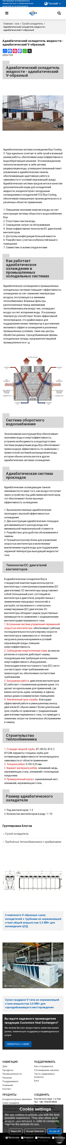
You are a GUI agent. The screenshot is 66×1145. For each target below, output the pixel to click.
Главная (8, 23)
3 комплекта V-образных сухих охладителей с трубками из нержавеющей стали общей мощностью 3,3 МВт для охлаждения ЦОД (33, 921)
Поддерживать (10, 1081)
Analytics (28, 1137)
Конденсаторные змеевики (17, 1099)
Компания (7, 1085)
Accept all (54, 1131)
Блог (36, 1080)
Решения (7, 1077)
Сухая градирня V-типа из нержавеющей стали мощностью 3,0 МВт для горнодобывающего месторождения (32, 1003)
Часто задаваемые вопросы (44, 1075)
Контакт (6, 1089)
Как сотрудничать (43, 1066)
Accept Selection (35, 1131)
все (17, 23)
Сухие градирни (10, 1103)
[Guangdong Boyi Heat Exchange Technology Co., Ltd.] (33, 13)
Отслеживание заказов (46, 1070)
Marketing (60, 1137)
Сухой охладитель (32, 23)
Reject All (16, 1131)
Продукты (7, 1070)
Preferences (44, 1137)
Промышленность (12, 1074)
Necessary (13, 1137)
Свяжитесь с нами (18, 1044)
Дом (4, 1066)
